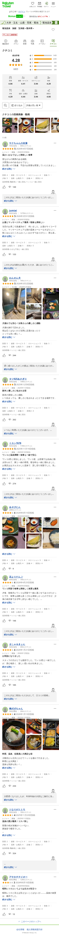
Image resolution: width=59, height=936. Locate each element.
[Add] (53, 29)
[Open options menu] (55, 143)
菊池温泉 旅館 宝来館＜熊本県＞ (18, 28)
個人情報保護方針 (35, 929)
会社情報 (20, 929)
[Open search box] (5, 105)
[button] (9, 125)
